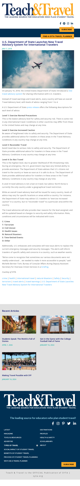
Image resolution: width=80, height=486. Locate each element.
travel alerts (18, 281)
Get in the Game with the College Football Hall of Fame (55, 340)
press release (33, 107)
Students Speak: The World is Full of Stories (18, 340)
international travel (26, 278)
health (12, 278)
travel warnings (33, 281)
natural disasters (44, 278)
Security (65, 278)
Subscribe (68, 464)
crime (4, 278)
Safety (57, 278)
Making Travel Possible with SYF (16, 375)
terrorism (6, 281)
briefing (44, 267)
